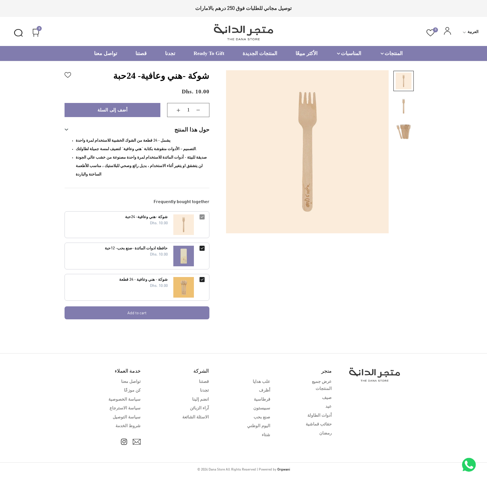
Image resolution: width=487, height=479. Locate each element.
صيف (327, 398)
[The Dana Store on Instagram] (124, 442)
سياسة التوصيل (127, 417)
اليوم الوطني (258, 426)
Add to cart (137, 312)
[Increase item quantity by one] (174, 110)
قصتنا (141, 53)
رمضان (325, 433)
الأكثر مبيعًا (307, 53)
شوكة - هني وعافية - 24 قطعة (143, 280)
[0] (430, 33)
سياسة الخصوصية (125, 399)
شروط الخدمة (128, 426)
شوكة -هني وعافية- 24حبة (146, 217)
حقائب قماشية (319, 424)
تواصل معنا (105, 53)
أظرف (264, 390)
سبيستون (261, 408)
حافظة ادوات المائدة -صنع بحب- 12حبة (136, 248)
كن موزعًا (132, 390)
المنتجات (394, 53)
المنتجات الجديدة (260, 53)
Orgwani (283, 469)
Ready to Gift (209, 53)
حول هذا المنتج (191, 129)
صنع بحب (262, 417)
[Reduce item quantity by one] (202, 110)
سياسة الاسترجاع (125, 408)
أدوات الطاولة (319, 416)
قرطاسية (262, 399)
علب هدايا (261, 382)
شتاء (266, 435)
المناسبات (351, 53)
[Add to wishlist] (68, 74)
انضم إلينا (200, 399)
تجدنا (170, 53)
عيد (329, 406)
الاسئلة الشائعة (195, 417)
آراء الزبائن (199, 408)
